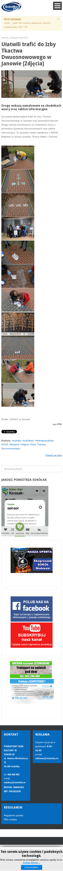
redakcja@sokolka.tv (14, 782)
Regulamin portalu (13, 815)
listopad (15, 444)
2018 (5, 444)
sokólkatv (29, 440)
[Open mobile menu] (57, 6)
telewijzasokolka (45, 440)
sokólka (17, 440)
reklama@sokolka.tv (46, 758)
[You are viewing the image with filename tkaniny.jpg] (17, 395)
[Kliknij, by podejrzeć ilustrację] (31, 83)
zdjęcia (25, 444)
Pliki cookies (10, 819)
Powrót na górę (54, 455)
